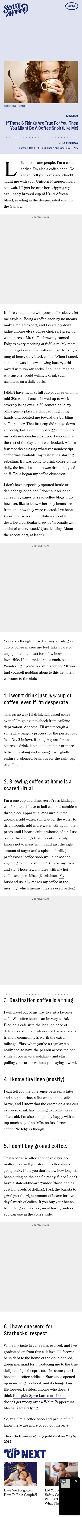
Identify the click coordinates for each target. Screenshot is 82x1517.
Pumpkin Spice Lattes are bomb (39, 1395)
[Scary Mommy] (16, 10)
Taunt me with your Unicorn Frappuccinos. (38, 181)
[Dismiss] (76, 1481)
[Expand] (63, 1481)
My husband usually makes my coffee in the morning (36, 882)
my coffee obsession (49, 474)
